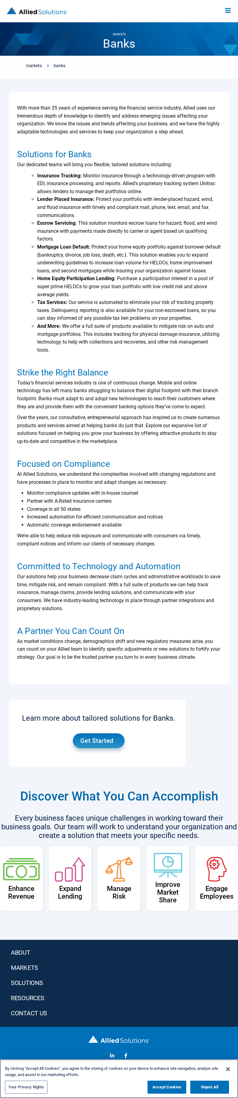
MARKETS (24, 967)
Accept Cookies (166, 1087)
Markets (34, 65)
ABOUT (20, 952)
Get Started (96, 740)
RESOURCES (27, 998)
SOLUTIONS (27, 983)
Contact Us (29, 1013)
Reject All (209, 1087)
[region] (119, 1078)
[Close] (228, 1069)
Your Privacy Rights (26, 1087)
